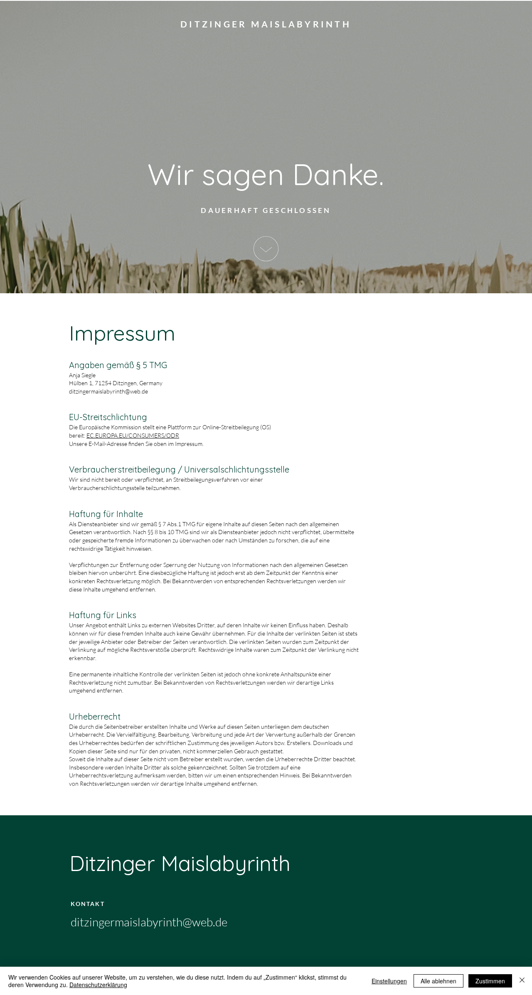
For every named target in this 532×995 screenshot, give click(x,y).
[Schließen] (522, 980)
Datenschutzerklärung (98, 984)
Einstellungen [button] (389, 981)
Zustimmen (490, 981)
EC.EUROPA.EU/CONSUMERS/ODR (132, 435)
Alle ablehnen (438, 981)
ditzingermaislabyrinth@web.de (108, 391)
